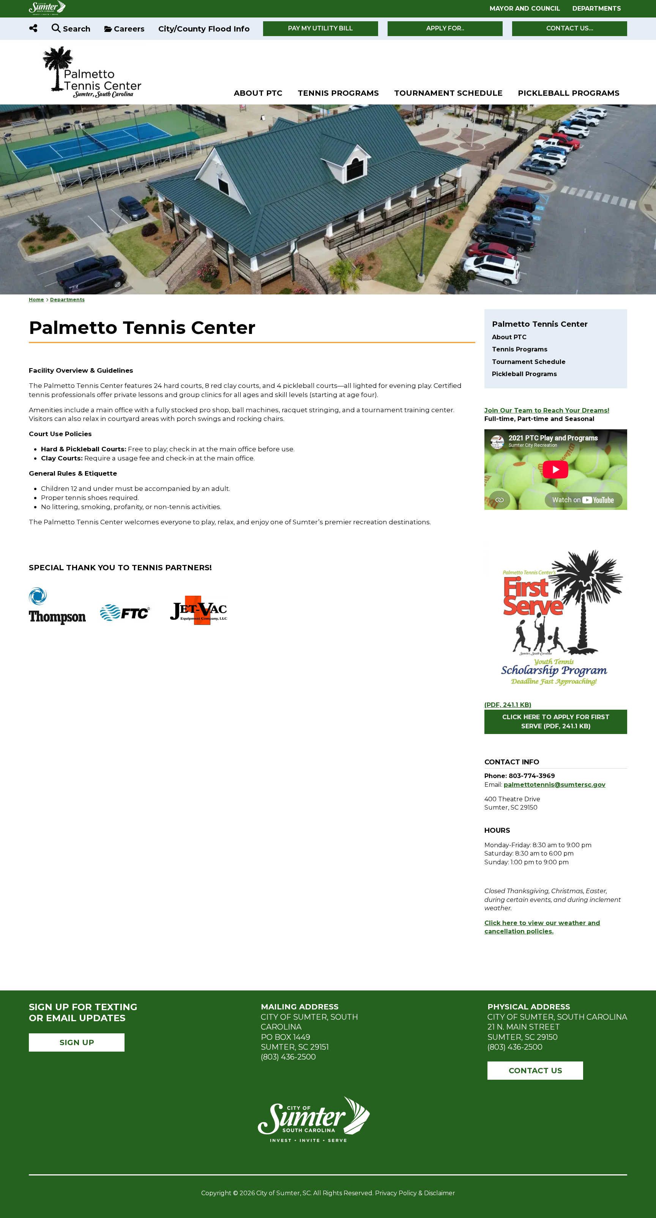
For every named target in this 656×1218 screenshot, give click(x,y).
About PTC (258, 93)
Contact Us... (569, 28)
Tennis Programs (338, 93)
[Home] (87, 47)
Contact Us (535, 1070)
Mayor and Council (525, 8)
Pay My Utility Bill (320, 28)
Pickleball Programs (569, 93)
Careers (129, 28)
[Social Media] (33, 29)
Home (36, 299)
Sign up (77, 1042)
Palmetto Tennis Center (540, 324)
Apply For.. (445, 28)
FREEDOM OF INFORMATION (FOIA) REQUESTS (314, 1085)
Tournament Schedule (448, 93)
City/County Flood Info (204, 28)
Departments (596, 8)
